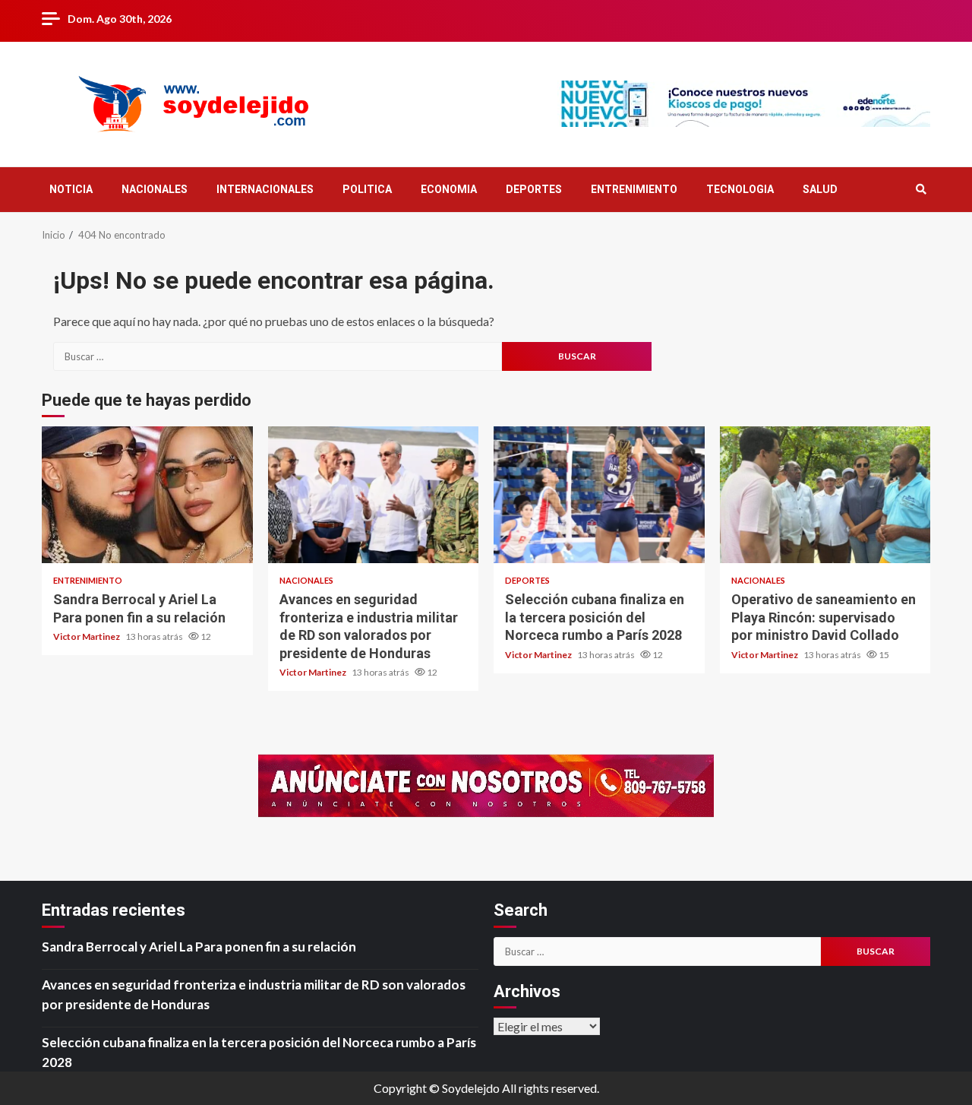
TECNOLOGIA (740, 189)
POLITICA (367, 189)
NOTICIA (71, 189)
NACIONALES (155, 189)
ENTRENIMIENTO (634, 189)
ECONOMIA (449, 189)
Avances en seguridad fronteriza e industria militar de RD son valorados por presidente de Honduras (373, 494)
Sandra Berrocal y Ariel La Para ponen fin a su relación (147, 494)
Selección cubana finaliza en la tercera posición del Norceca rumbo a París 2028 (599, 494)
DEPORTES (534, 189)
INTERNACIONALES (265, 189)
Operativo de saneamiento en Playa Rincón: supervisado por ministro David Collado (825, 494)
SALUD (820, 189)
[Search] (920, 189)
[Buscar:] (277, 356)
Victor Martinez (87, 636)
